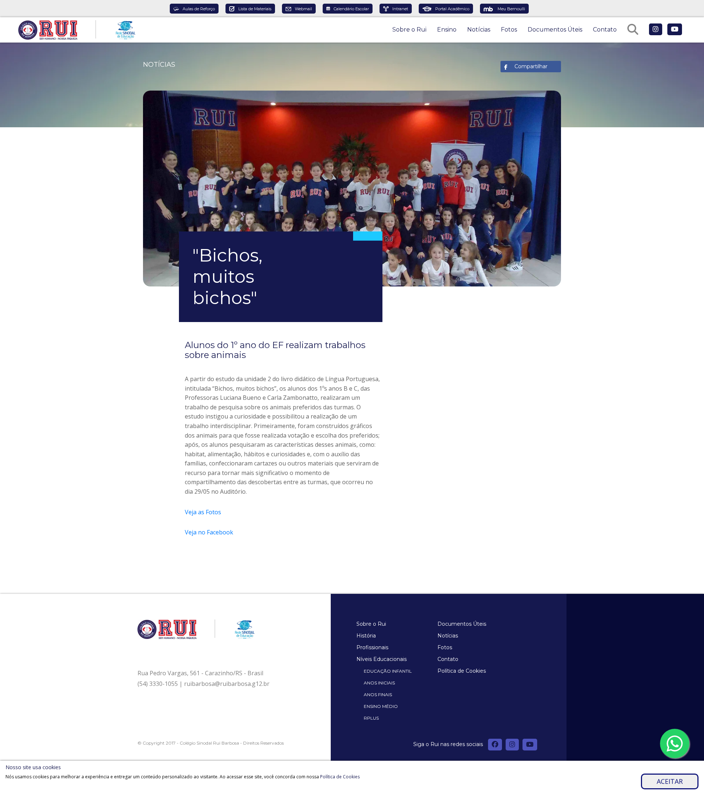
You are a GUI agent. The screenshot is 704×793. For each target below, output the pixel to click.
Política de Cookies (461, 671)
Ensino (446, 29)
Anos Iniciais (379, 683)
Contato (605, 29)
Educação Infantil (388, 671)
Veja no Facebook (209, 532)
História (366, 635)
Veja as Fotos (204, 512)
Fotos (509, 29)
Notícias (478, 29)
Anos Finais (378, 694)
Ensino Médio (381, 706)
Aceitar (670, 781)
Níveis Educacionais (381, 659)
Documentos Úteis (555, 29)
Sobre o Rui (409, 29)
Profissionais (372, 647)
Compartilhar (530, 66)
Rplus (371, 718)
